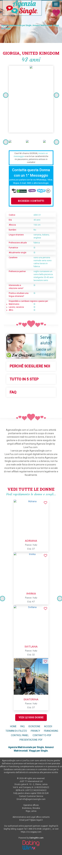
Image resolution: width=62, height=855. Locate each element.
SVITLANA (31, 646)
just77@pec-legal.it (34, 820)
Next (56, 95)
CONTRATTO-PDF (42, 735)
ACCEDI (48, 726)
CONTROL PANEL (20, 735)
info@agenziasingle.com (33, 799)
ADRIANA (31, 540)
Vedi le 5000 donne (31, 717)
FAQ (22, 726)
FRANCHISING (51, 731)
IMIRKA (31, 593)
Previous (5, 95)
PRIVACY (36, 731)
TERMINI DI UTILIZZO (16, 731)
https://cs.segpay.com (31, 832)
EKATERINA (31, 699)
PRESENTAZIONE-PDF (31, 739)
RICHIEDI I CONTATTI (31, 200)
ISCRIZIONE (34, 726)
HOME (13, 726)
